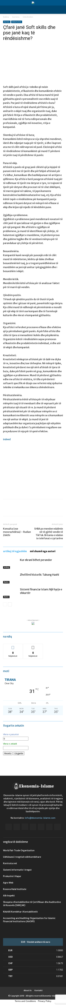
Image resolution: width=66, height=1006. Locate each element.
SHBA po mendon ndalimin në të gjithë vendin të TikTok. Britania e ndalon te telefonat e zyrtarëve (48, 533)
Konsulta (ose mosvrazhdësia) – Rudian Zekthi (17, 532)
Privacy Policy (44, 1001)
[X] (13, 510)
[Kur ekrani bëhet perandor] (10, 563)
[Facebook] (6, 510)
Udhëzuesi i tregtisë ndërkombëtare (22, 857)
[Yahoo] (57, 827)
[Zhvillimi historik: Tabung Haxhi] (10, 578)
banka (6, 582)
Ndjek (13, 646)
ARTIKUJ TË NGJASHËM (15, 551)
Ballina (6, 17)
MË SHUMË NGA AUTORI (42, 551)
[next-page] (10, 604)
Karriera (15, 17)
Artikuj (6, 567)
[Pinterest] (20, 510)
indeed (7, 439)
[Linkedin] (33, 827)
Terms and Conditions (25, 1001)
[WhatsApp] (27, 510)
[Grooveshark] (17, 827)
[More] (34, 510)
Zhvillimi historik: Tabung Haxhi (39, 574)
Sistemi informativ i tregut (17, 869)
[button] (5, 10)
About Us (28, 990)
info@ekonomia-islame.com (40, 818)
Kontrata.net (10, 863)
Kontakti (39, 990)
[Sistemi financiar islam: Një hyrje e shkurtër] (10, 593)
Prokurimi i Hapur (12, 876)
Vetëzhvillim (28, 17)
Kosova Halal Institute (14, 889)
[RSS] (41, 827)
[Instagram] (25, 827)
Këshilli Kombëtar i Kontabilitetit (20, 911)
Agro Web (8, 882)
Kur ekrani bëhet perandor (36, 560)
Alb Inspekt (9, 895)
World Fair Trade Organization (19, 850)
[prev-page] (5, 604)
